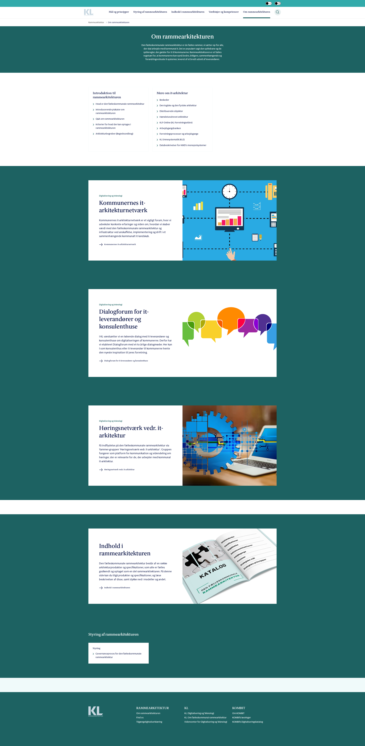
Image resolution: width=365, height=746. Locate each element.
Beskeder (164, 100)
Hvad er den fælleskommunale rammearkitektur (120, 104)
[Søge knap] (277, 12)
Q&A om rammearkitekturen (110, 119)
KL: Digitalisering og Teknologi (199, 713)
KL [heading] (186, 708)
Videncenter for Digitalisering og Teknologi (205, 722)
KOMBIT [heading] (238, 708)
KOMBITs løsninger (241, 718)
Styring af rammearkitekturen (150, 12)
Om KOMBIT (238, 713)
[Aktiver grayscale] (278, 3)
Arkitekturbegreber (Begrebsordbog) (114, 134)
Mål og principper (119, 12)
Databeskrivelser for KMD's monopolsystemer (183, 145)
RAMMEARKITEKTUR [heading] (152, 708)
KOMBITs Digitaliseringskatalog (247, 722)
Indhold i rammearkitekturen (187, 12)
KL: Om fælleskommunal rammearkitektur (205, 718)
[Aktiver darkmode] (268, 3)
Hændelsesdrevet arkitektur (174, 117)
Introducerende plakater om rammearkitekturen (110, 112)
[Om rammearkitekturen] (89, 12)
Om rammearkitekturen (256, 12)
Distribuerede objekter (171, 111)
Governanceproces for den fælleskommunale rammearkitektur (118, 656)
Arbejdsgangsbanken (170, 128)
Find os (140, 718)
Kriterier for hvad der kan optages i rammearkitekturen (113, 126)
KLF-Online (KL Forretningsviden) (176, 123)
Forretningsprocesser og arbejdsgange (179, 134)
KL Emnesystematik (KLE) (172, 140)
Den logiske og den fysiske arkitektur (178, 106)
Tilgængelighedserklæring (149, 722)
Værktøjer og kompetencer (224, 12)
